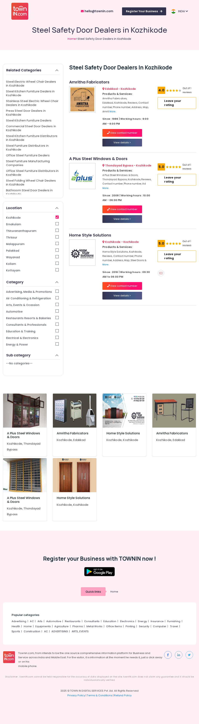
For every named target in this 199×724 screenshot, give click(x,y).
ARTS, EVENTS (80, 631)
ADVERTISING (59, 631)
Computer (159, 626)
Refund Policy (123, 695)
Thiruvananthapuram (21, 231)
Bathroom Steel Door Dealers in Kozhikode (29, 192)
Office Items (114, 626)
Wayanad (13, 257)
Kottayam (13, 270)
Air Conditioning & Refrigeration (28, 298)
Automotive (14, 312)
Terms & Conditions (99, 695)
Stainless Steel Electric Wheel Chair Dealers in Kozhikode (32, 103)
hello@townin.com (98, 11)
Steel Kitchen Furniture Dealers (28, 120)
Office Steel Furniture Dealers (28, 155)
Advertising (19, 621)
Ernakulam (13, 224)
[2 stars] (180, 90)
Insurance (157, 621)
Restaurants (72, 621)
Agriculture (61, 626)
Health (16, 626)
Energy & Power (17, 344)
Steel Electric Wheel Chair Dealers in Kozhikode (31, 83)
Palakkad (12, 251)
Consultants (92, 621)
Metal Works (94, 626)
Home (72, 39)
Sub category (18, 355)
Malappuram (15, 244)
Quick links (93, 592)
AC (32, 621)
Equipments (43, 626)
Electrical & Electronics (22, 338)
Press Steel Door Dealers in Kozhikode (26, 113)
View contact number (123, 133)
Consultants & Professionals (26, 325)
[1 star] (176, 90)
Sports (16, 631)
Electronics (127, 621)
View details (121, 142)
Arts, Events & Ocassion (22, 305)
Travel (174, 626)
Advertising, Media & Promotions (29, 292)
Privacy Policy (76, 695)
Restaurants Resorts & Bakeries (28, 318)
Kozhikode (13, 218)
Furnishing (173, 621)
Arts (40, 621)
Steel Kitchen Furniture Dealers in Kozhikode (30, 93)
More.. (112, 111)
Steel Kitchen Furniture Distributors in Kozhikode (31, 138)
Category (15, 282)
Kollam (11, 264)
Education (109, 621)
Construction (32, 631)
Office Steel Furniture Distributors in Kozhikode (32, 173)
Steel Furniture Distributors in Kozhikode (27, 148)
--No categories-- (19, 363)
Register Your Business (142, 11)
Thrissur (11, 237)
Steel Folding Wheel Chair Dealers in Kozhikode (31, 182)
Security (144, 626)
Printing (130, 626)
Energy (142, 621)
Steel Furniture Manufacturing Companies (28, 163)
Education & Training (20, 331)
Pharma (77, 626)
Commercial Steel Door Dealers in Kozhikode (31, 128)
